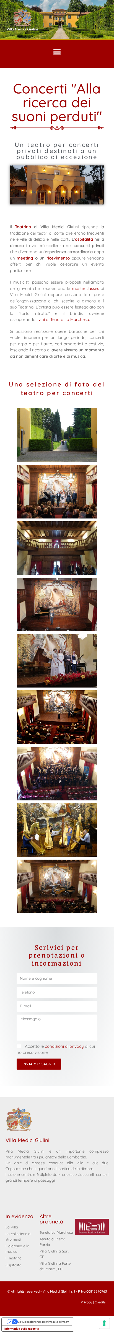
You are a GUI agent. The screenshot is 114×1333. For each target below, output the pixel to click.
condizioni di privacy (65, 1046)
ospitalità (85, 239)
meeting (25, 258)
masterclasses (85, 288)
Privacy (86, 1302)
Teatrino (23, 226)
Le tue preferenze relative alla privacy (43, 1321)
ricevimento (58, 258)
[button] (57, 52)
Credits (100, 1302)
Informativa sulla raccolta (21, 1328)
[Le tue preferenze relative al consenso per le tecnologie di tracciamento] (104, 1323)
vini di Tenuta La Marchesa (63, 319)
